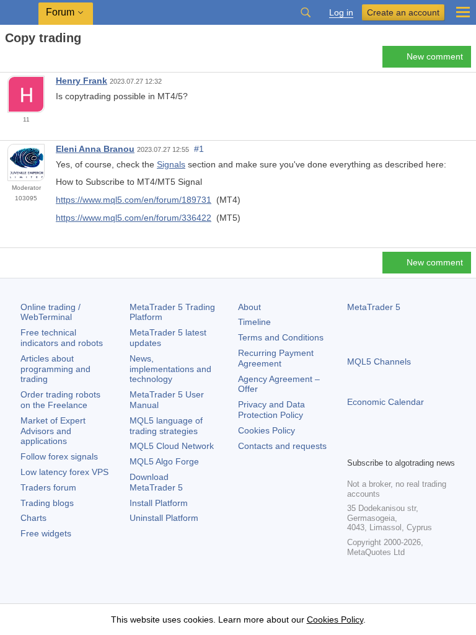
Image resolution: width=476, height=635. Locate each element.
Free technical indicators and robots (61, 337)
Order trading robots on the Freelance (60, 399)
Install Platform (159, 503)
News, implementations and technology (170, 368)
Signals (171, 164)
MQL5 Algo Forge (164, 461)
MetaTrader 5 (373, 307)
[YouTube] (414, 445)
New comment (435, 56)
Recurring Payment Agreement (276, 358)
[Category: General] (24, 60)
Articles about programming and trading (55, 368)
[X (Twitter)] (394, 445)
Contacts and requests (282, 446)
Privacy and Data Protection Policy (271, 409)
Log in (341, 12)
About (249, 307)
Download (156, 482)
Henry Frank (81, 81)
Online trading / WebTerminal (50, 312)
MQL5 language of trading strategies (166, 425)
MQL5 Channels (379, 361)
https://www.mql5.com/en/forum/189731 (133, 200)
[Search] (305, 12)
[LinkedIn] (433, 445)
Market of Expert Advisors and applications (53, 430)
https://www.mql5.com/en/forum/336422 (133, 218)
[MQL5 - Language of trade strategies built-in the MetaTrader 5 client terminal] (19, 12)
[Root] (8, 59)
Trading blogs (47, 503)
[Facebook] (354, 445)
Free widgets (45, 533)
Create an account (403, 12)
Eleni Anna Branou (95, 149)
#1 (199, 149)
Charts (33, 518)
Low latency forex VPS (64, 472)
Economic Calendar (385, 402)
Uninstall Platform (164, 518)
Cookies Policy (266, 430)
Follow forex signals (59, 456)
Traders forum (48, 487)
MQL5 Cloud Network (172, 446)
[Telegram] (374, 445)
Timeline (254, 322)
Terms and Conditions (281, 337)
